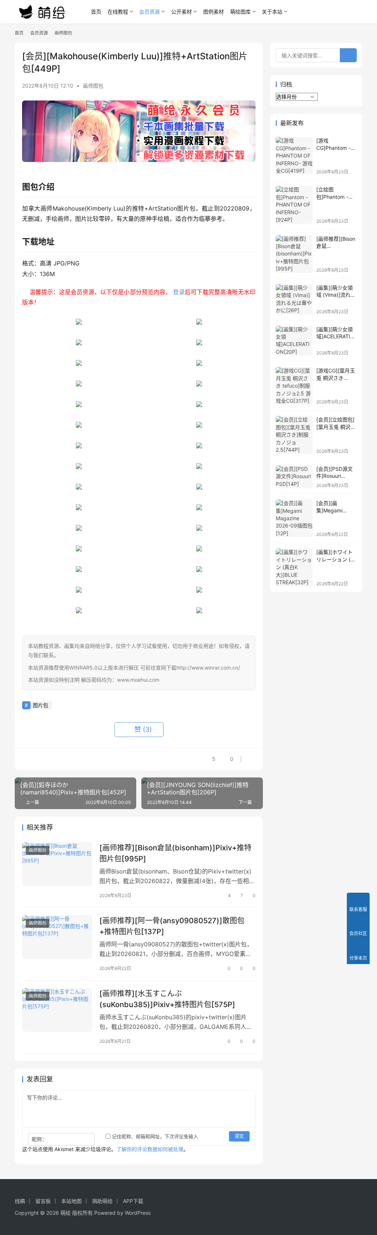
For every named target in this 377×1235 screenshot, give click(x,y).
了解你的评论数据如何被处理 (149, 1149)
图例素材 (213, 11)
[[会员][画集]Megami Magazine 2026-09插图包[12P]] (294, 518)
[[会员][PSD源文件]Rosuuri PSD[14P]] (294, 476)
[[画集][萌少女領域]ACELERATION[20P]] (294, 341)
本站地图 (71, 1201)
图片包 (40, 705)
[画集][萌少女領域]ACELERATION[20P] (335, 336)
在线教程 (118, 11)
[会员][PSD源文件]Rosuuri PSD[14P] (334, 476)
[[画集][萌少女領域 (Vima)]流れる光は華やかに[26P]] (294, 299)
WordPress (138, 1213)
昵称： (39, 1139)
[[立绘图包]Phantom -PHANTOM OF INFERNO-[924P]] (294, 204)
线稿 (20, 1201)
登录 (179, 292)
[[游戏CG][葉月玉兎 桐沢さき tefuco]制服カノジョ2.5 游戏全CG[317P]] (294, 386)
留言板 (43, 1201)
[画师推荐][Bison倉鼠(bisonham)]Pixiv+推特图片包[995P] (175, 853)
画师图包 (93, 85)
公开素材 (181, 11)
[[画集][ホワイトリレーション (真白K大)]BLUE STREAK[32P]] (294, 567)
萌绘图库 (240, 11)
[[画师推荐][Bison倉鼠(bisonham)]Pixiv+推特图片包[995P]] (57, 864)
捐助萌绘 (102, 1201)
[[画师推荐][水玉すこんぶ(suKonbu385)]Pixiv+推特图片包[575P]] (57, 1010)
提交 (239, 1136)
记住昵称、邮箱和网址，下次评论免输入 (154, 1136)
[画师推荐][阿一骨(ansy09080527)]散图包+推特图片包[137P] (171, 926)
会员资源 (149, 11)
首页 (96, 11)
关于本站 (272, 11)
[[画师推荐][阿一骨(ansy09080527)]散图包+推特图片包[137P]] (57, 937)
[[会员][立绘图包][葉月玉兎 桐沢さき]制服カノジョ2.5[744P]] (294, 435)
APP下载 (133, 1201)
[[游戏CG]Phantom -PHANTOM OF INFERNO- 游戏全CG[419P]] (294, 155)
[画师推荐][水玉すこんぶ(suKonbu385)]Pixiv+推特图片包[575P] (167, 999)
